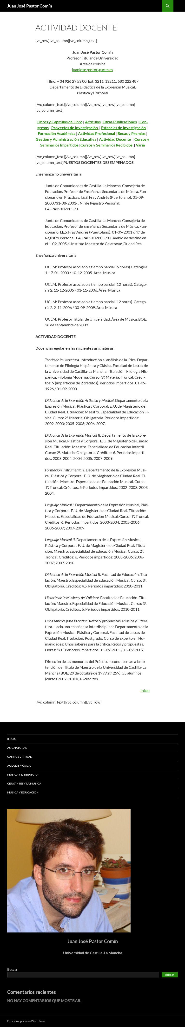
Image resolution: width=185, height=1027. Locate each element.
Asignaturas (17, 747)
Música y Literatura (22, 774)
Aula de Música (19, 765)
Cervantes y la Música (24, 783)
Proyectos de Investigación (75, 127)
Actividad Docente (115, 139)
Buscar (12, 969)
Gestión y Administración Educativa (66, 139)
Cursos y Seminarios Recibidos (106, 145)
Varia (140, 145)
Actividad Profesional (96, 133)
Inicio (145, 690)
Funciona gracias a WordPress (26, 1021)
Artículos (93, 121)
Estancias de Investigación (123, 127)
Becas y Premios (131, 133)
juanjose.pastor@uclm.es (92, 69)
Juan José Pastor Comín (29, 5)
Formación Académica (56, 133)
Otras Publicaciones (120, 121)
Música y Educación (23, 792)
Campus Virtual (19, 756)
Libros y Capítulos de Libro (59, 121)
